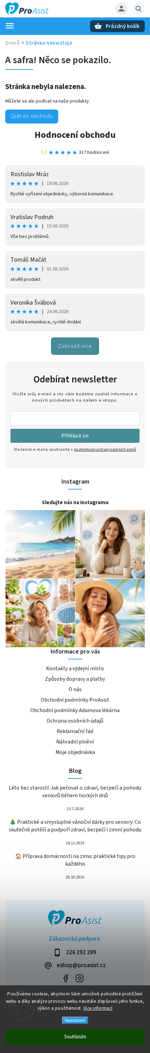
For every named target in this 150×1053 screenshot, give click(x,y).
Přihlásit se (75, 436)
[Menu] (10, 26)
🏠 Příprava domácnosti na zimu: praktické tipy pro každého (75, 860)
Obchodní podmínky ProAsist (75, 700)
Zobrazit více (75, 346)
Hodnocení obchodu (75, 134)
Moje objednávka (75, 752)
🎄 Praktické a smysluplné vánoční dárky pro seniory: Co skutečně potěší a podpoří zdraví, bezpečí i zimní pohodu (75, 826)
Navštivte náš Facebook (65, 978)
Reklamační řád (75, 731)
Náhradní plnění (75, 742)
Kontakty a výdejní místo (75, 668)
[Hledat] (138, 8)
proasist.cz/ (79, 978)
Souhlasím (75, 1036)
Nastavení (75, 1020)
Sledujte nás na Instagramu (75, 502)
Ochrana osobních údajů (75, 721)
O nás (75, 689)
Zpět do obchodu (31, 116)
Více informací (98, 1008)
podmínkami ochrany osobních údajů (105, 450)
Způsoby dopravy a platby (75, 679)
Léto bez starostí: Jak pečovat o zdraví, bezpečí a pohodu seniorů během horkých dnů (75, 791)
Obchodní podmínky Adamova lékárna (75, 710)
